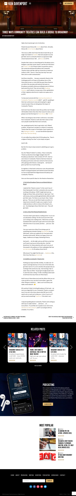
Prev (5, 347)
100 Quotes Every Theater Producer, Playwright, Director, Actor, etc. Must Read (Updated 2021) (66, 444)
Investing (38, 475)
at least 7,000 (27, 66)
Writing (31, 475)
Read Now (12, 360)
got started (38, 255)
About (17, 475)
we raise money (27, 249)
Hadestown (48, 253)
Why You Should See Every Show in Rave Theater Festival (60, 317)
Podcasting (46, 475)
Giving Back (54, 475)
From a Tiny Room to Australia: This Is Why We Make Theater (17, 352)
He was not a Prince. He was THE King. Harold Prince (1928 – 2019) (15, 317)
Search (61, 3)
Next (71, 347)
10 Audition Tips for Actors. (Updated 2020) (65, 432)
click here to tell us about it (28, 307)
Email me (38, 296)
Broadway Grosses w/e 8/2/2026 (58, 351)
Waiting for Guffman (29, 131)
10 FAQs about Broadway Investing (65, 456)
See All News (38, 365)
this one (42, 58)
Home (12, 475)
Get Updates (68, 3)
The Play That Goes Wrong (29, 133)
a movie (38, 47)
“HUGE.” (50, 114)
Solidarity (61, 494)
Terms (69, 494)
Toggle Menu (30, 3)
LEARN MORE (47, 404)
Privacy (65, 494)
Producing (24, 475)
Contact (62, 475)
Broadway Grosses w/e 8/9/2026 (37, 351)
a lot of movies (31, 49)
